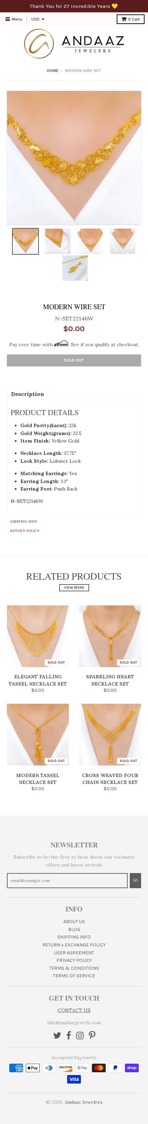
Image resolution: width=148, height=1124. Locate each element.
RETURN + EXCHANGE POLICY (74, 945)
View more (74, 587)
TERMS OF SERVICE (74, 976)
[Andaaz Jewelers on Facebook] (68, 1036)
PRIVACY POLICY (74, 960)
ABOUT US (74, 921)
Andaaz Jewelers (84, 1102)
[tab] (27, 393)
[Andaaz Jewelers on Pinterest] (92, 1036)
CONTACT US (74, 1010)
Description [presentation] (27, 393)
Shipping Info (23, 521)
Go (135, 880)
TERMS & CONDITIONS (74, 968)
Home (53, 70)
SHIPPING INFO (74, 937)
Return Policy (25, 530)
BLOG (74, 929)
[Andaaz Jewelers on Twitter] (57, 1036)
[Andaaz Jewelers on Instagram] (80, 1036)
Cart (134, 19)
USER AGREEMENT (74, 953)
